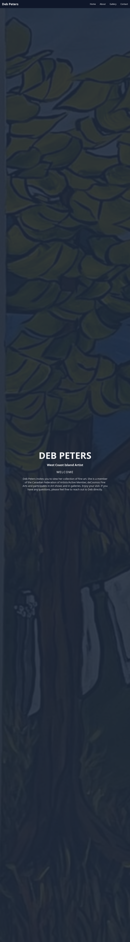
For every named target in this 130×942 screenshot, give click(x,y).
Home (93, 4)
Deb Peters (10, 4)
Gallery (113, 4)
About (103, 4)
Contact (124, 4)
